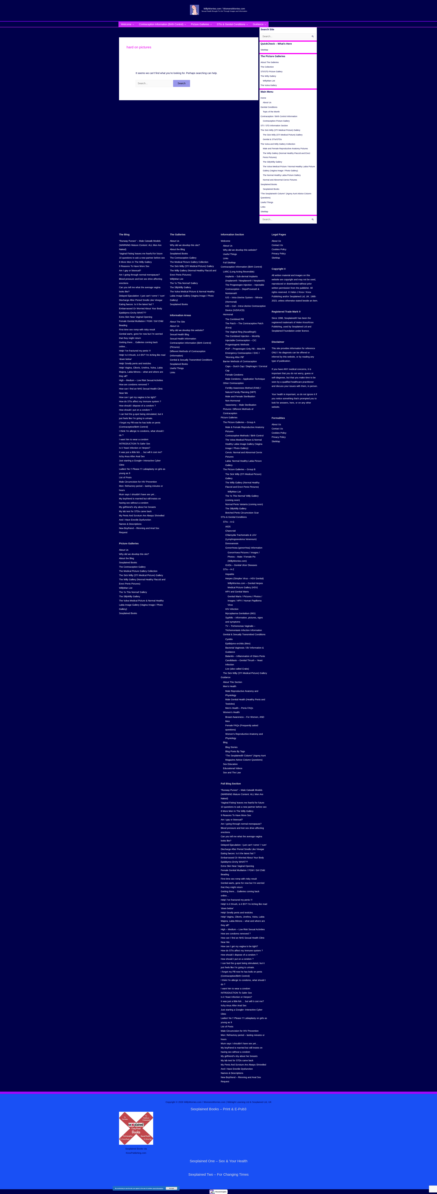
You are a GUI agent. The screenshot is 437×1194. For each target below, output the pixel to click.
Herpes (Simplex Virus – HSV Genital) (244, 578)
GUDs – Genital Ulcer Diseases (241, 565)
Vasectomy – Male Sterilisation (240, 405)
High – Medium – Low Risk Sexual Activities (141, 380)
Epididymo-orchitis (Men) (237, 643)
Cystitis (229, 639)
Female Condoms (234, 374)
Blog (225, 742)
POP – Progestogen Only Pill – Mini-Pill (245, 349)
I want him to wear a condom (133, 439)
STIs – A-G (228, 522)
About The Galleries (270, 62)
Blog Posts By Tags (235, 751)
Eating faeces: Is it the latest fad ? (136, 304)
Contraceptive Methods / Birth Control (244, 435)
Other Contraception (233, 383)
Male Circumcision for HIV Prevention (138, 482)
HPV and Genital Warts (237, 591)
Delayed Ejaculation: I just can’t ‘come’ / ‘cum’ (142, 296)
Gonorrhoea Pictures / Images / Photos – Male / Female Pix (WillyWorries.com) (244, 556)
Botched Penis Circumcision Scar (242, 512)
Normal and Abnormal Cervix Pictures (280, 180)
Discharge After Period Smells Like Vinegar (140, 300)
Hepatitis (229, 574)
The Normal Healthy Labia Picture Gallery (282, 175)
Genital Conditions (269, 107)
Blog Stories (231, 747)
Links (263, 207)
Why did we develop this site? (134, 554)
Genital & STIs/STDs (272, 139)
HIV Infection (231, 609)
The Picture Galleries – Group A (239, 422)
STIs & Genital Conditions (234, 517)
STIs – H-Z (228, 569)
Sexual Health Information (183, 338)
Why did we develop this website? (187, 330)
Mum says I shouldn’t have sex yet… (137, 494)
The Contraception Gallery (132, 567)
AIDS (228, 526)
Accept (171, 1188)
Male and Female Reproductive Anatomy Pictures (285, 148)
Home (263, 98)
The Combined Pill (234, 319)
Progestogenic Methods (237, 344)
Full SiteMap (229, 262)
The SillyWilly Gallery (272, 162)
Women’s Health (231, 712)
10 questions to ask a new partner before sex (142, 258)
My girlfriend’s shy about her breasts (137, 507)
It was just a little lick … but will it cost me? (140, 452)
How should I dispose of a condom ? (137, 405)
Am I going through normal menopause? (139, 274)
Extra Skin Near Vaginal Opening (135, 317)
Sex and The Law (232, 772)
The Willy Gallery (268, 76)
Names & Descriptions (130, 524)
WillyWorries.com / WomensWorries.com (224, 8)
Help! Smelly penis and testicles (135, 363)
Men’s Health (229, 686)
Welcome (225, 241)
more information (158, 1188)
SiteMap (264, 50)
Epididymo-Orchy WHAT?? (132, 312)
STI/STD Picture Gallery (271, 71)
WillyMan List (269, 81)
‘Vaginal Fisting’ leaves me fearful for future (141, 253)
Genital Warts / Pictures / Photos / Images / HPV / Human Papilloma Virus (245, 600)
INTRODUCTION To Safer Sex (134, 443)
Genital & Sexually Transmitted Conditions (191, 360)
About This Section (232, 682)
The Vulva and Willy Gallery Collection (278, 144)
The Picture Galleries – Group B (239, 469)
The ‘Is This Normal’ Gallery (133, 592)
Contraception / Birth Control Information (279, 116)
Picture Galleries (229, 417)
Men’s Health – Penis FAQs (239, 708)
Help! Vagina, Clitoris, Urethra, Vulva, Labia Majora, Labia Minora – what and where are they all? (141, 371)
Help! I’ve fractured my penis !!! (135, 350)
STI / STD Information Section (274, 125)
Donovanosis (231, 543)
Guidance (225, 677)
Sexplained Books (269, 184)
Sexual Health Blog (179, 334)
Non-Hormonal (232, 400)
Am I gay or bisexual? (130, 270)
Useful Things (267, 202)
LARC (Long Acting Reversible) (238, 271)
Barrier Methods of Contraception (240, 361)
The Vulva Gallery (269, 85)
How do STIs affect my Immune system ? (140, 401)
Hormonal (228, 314)
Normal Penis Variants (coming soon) (244, 504)
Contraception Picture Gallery (276, 121)
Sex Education (230, 764)
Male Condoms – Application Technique (245, 379)
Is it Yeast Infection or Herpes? (134, 448)
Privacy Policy (279, 253)
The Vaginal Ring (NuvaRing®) (240, 332)
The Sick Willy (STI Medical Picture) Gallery (280, 130)
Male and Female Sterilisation (240, 396)
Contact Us (277, 245)
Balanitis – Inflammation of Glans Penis (245, 656)
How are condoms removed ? (134, 384)
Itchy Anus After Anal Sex (132, 456)
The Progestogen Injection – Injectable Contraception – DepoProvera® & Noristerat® (244, 289)
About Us (267, 102)
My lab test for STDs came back (135, 511)
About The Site (177, 321)
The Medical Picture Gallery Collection (138, 571)
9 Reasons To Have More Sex (134, 266)
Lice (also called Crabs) (237, 669)
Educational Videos (232, 768)
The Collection (267, 67)
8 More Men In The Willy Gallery (135, 262)
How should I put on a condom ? (135, 410)
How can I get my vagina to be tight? (137, 397)
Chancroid (230, 531)
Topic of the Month (271, 112)
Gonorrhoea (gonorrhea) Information (243, 547)
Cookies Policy (279, 249)
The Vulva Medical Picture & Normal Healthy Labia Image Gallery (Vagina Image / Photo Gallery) (141, 604)
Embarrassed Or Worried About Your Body (140, 308)
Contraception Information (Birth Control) (241, 267)
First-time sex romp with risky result (137, 329)
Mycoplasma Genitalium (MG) (240, 613)
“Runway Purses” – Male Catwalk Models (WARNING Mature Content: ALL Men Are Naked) (140, 245)
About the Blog (126, 558)
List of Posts (125, 477)
